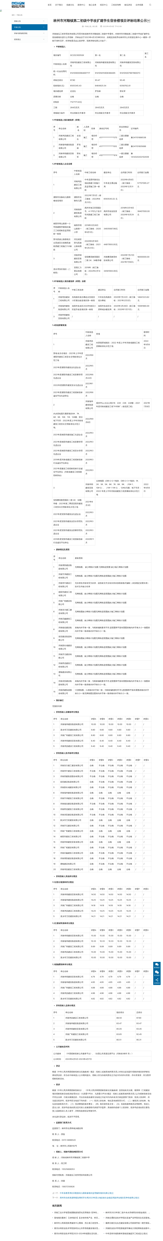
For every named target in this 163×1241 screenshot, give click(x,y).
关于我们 (59, 5)
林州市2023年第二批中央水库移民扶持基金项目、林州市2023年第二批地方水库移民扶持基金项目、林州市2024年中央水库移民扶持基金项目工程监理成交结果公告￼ (128, 1212)
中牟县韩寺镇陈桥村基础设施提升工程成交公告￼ (126, 1233)
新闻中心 (81, 5)
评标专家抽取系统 (20, 33)
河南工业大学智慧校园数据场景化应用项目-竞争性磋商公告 (77, 1212)
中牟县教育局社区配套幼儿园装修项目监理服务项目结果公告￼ (86, 1193)
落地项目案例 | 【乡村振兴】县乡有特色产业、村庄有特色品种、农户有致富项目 (77, 1218)
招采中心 (104, 5)
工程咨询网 (116, 5)
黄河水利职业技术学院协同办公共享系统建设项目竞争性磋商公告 (77, 1228)
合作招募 (139, 5)
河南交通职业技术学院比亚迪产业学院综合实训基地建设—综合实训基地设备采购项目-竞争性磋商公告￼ (128, 1218)
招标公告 (17, 21)
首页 (50, 5)
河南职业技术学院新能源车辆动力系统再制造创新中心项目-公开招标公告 (128, 1228)
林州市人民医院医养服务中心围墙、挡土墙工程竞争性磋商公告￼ (77, 1223)
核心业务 (92, 5)
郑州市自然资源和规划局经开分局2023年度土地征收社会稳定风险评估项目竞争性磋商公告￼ (99, 1197)
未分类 (94, 26)
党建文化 (70, 5)
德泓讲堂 (128, 5)
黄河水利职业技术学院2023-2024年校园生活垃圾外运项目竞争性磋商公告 (77, 1233)
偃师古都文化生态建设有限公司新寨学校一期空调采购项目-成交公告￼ (128, 1223)
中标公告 (88, 26)
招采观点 (17, 39)
